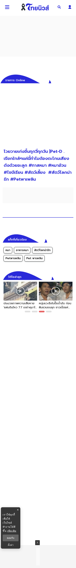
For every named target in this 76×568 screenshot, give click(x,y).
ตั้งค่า (11, 545)
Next (71, 297)
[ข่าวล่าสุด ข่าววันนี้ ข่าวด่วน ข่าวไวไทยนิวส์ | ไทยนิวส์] (35, 7)
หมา (7, 250)
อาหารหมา (22, 250)
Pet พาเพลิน (34, 258)
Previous (4, 297)
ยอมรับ (10, 537)
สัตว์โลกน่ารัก (42, 250)
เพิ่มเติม (11, 530)
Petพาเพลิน (13, 258)
